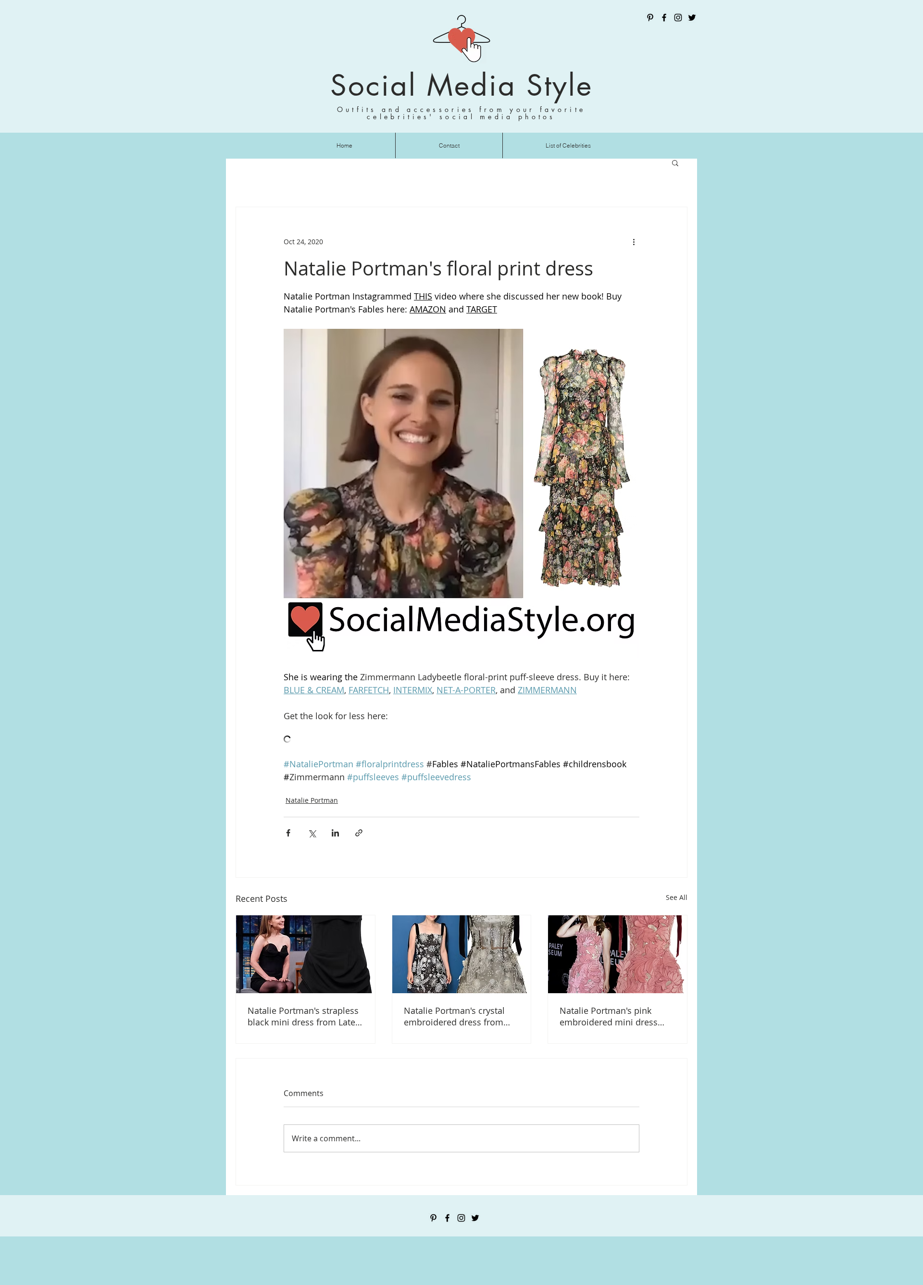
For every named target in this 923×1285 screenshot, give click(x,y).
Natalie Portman (312, 800)
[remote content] (461, 740)
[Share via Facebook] (288, 832)
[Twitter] (692, 17)
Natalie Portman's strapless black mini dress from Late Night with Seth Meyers (303, 1016)
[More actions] (633, 242)
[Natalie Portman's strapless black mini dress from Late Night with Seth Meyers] (305, 954)
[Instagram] (678, 17)
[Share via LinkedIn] (335, 832)
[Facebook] (664, 17)
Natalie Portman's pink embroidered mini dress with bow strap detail (609, 1016)
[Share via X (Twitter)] (311, 832)
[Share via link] (358, 832)
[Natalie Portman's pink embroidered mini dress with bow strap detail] (617, 954)
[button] (675, 162)
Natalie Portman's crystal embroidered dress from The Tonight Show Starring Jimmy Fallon (457, 1016)
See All (676, 897)
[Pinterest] (650, 17)
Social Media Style (461, 85)
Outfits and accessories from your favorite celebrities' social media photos (461, 113)
